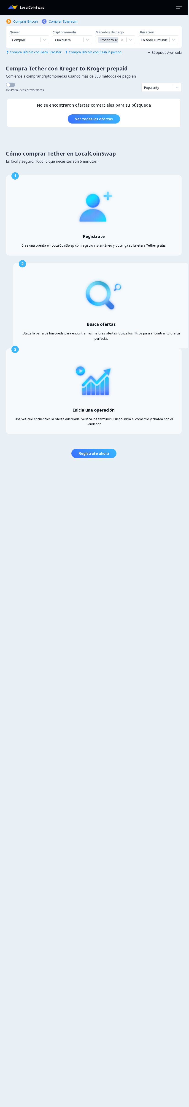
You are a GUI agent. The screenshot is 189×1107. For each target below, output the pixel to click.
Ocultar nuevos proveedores (25, 90)
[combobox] (55, 40)
